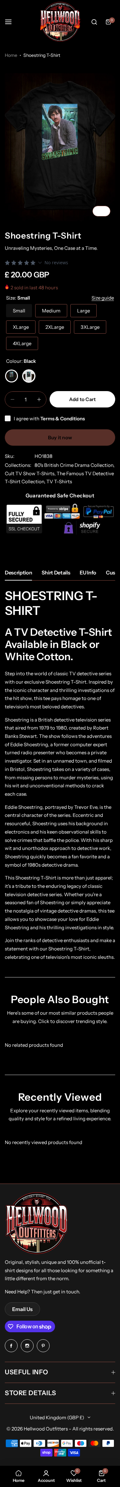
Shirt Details (56, 572)
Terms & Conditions (62, 418)
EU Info (88, 572)
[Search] (94, 22)
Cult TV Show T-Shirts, (31, 473)
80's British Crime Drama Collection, (75, 465)
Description (18, 572)
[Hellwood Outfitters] (60, 21)
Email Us (22, 1309)
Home (11, 55)
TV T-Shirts (59, 481)
